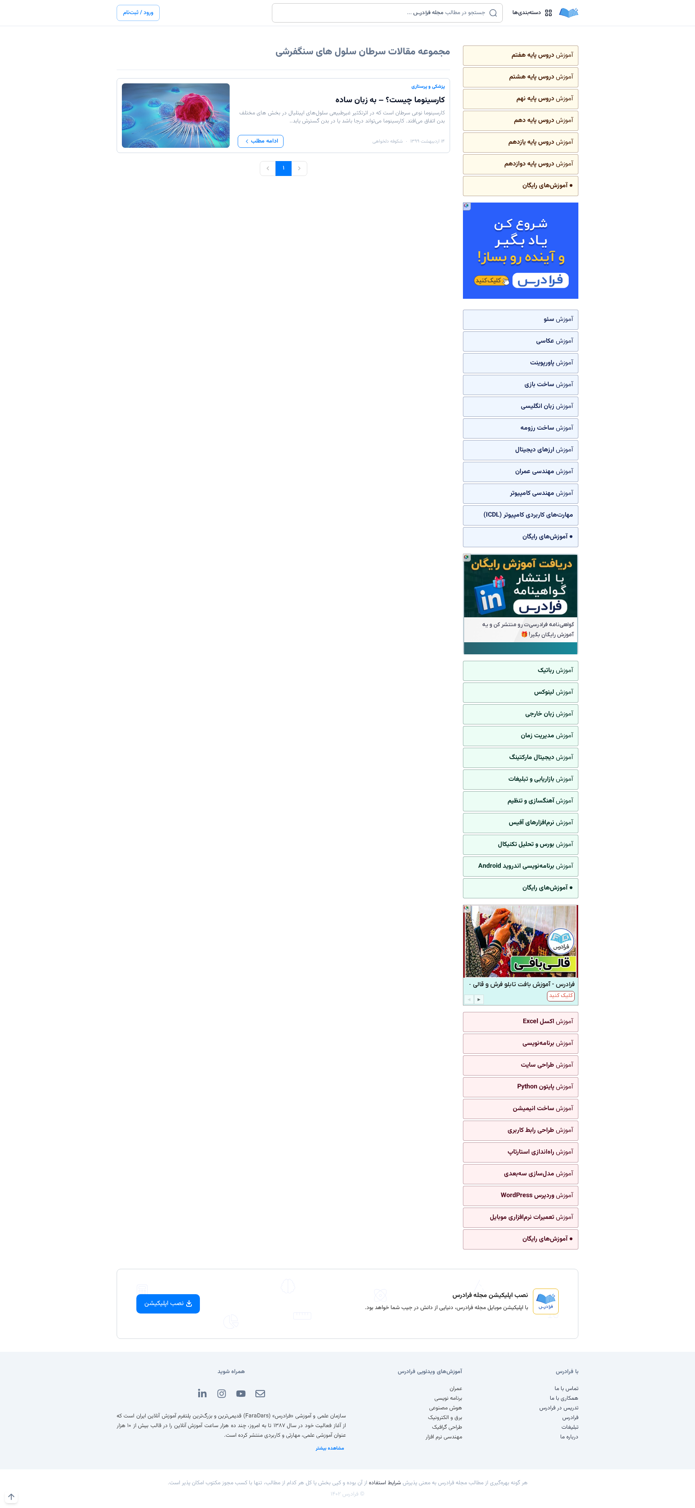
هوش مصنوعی (445, 1408)
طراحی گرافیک (447, 1427)
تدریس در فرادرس (558, 1408)
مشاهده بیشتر (330, 1448)
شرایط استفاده (385, 1483)
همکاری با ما (564, 1398)
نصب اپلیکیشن (164, 1304)
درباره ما (569, 1437)
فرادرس (570, 1417)
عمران (456, 1388)
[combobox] (382, 13)
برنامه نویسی (448, 1398)
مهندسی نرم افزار (444, 1437)
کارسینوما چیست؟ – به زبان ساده (390, 100)
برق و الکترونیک (445, 1417)
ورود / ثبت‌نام (138, 12)
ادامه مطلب (264, 141)
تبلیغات (569, 1427)
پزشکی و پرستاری (428, 86)
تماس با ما (566, 1388)
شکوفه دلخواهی (387, 141)
